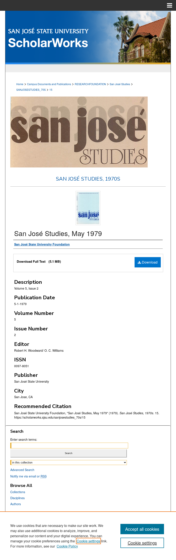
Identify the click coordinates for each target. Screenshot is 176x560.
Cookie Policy (67, 546)
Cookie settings (88, 541)
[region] (88, 535)
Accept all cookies (142, 529)
